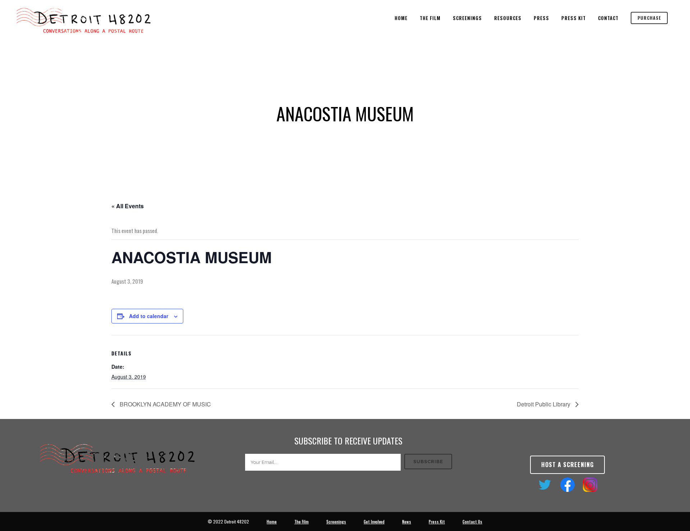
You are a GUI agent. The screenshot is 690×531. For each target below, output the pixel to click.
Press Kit (437, 522)
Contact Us (472, 522)
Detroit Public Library (544, 404)
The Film (301, 522)
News (406, 522)
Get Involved (374, 522)
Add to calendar (148, 316)
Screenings (336, 522)
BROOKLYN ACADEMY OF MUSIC (164, 404)
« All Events (127, 206)
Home (272, 522)
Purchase (649, 18)
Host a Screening (567, 464)
